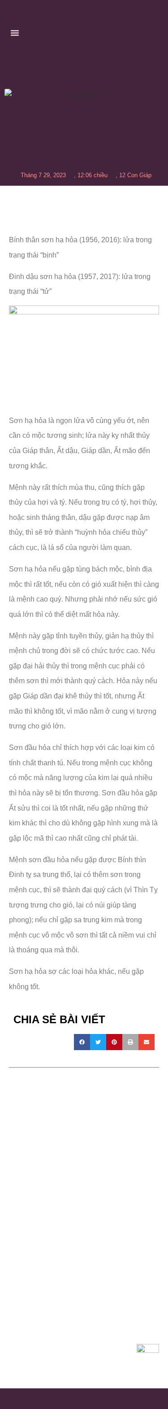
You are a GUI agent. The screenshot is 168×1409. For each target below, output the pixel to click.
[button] (15, 32)
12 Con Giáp (135, 175)
